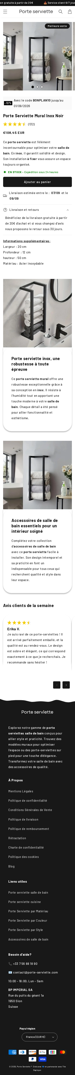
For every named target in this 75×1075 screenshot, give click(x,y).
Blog (11, 866)
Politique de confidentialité (27, 800)
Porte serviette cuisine (24, 902)
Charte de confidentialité (26, 847)
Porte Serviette (24, 1067)
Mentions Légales (20, 791)
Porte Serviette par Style (25, 930)
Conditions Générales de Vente (30, 810)
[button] (5, 11)
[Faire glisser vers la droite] (66, 685)
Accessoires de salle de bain (28, 939)
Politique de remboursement (28, 829)
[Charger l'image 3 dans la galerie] (42, 87)
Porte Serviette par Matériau (28, 911)
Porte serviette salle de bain (28, 892)
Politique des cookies (23, 857)
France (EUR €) (35, 1036)
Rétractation (17, 838)
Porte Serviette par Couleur (27, 920)
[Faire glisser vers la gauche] (56, 685)
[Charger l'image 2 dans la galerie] (37, 87)
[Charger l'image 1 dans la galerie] (33, 87)
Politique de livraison (23, 819)
